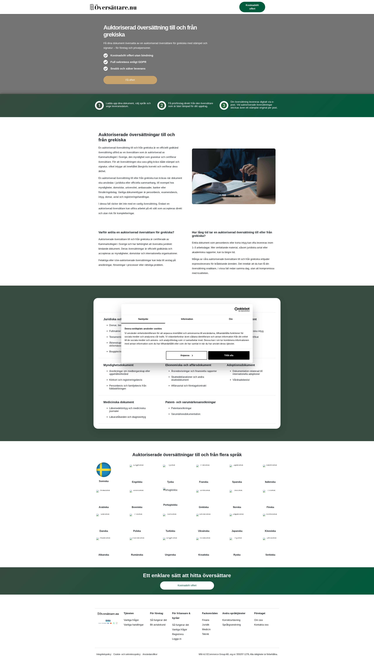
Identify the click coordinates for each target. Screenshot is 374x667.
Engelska (137, 482)
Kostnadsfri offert (187, 585)
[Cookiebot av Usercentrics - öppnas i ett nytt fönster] (237, 309)
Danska (103, 531)
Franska (203, 482)
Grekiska (204, 507)
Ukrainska (203, 531)
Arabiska (104, 507)
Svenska (104, 481)
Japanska (237, 531)
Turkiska (170, 531)
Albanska (103, 555)
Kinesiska (270, 531)
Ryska (236, 555)
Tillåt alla (228, 355)
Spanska (237, 482)
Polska (137, 531)
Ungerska (170, 555)
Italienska (270, 482)
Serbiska (270, 555)
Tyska (170, 482)
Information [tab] (187, 319)
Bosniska (137, 507)
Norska (237, 507)
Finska (270, 507)
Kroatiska (203, 555)
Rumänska (137, 555)
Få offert (130, 80)
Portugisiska (170, 505)
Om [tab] (231, 319)
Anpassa (184, 355)
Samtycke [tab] (143, 319)
